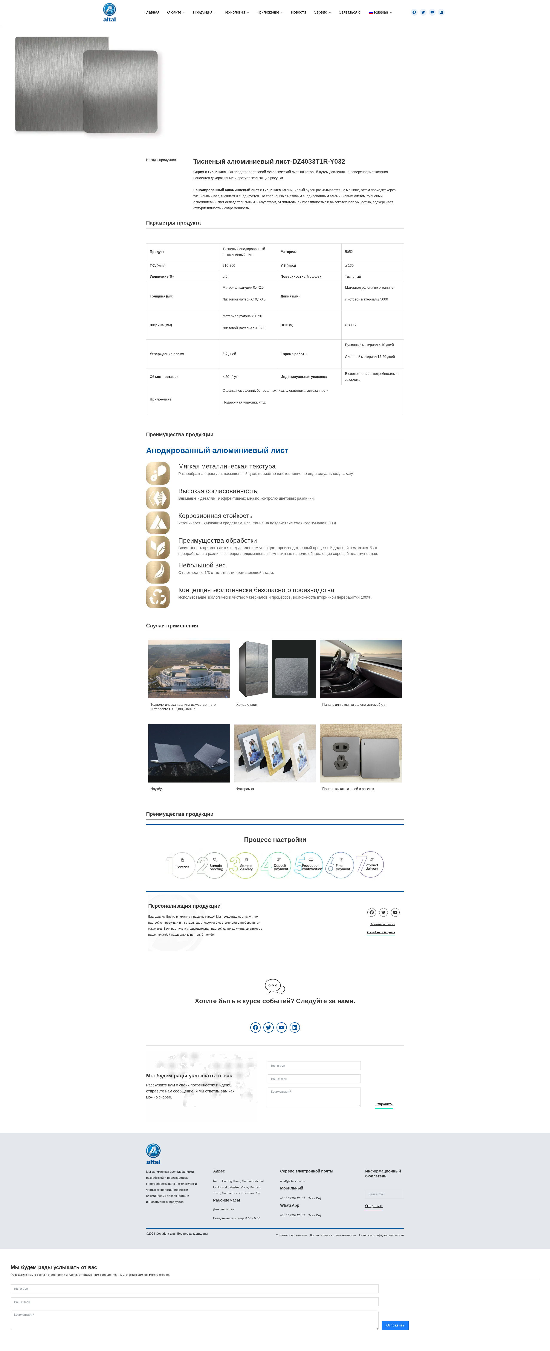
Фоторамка (245, 789)
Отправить (384, 1104)
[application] (183, 12)
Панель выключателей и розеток (348, 789)
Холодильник (246, 704)
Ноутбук (156, 789)
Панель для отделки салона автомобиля (354, 704)
